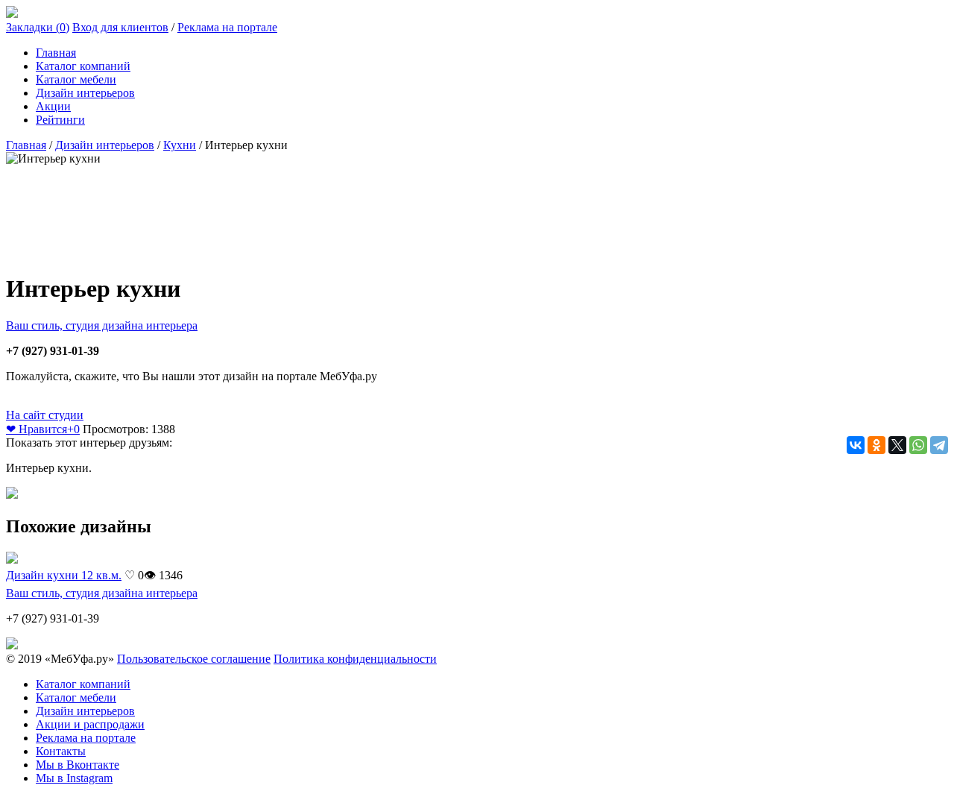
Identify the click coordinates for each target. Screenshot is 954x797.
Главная (56, 52)
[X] (897, 445)
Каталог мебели (76, 79)
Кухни (179, 145)
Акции (53, 106)
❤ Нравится (43, 429)
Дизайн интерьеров (85, 92)
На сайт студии (44, 415)
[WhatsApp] (918, 445)
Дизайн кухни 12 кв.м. (63, 575)
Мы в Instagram (74, 778)
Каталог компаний (83, 66)
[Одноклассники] (876, 445)
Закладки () (37, 27)
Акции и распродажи (90, 724)
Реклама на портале (227, 27)
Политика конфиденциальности (355, 658)
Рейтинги (60, 119)
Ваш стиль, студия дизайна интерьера (102, 325)
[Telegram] (939, 445)
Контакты (61, 751)
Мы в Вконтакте (77, 764)
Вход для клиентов (120, 27)
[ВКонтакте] (856, 445)
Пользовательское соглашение (194, 658)
